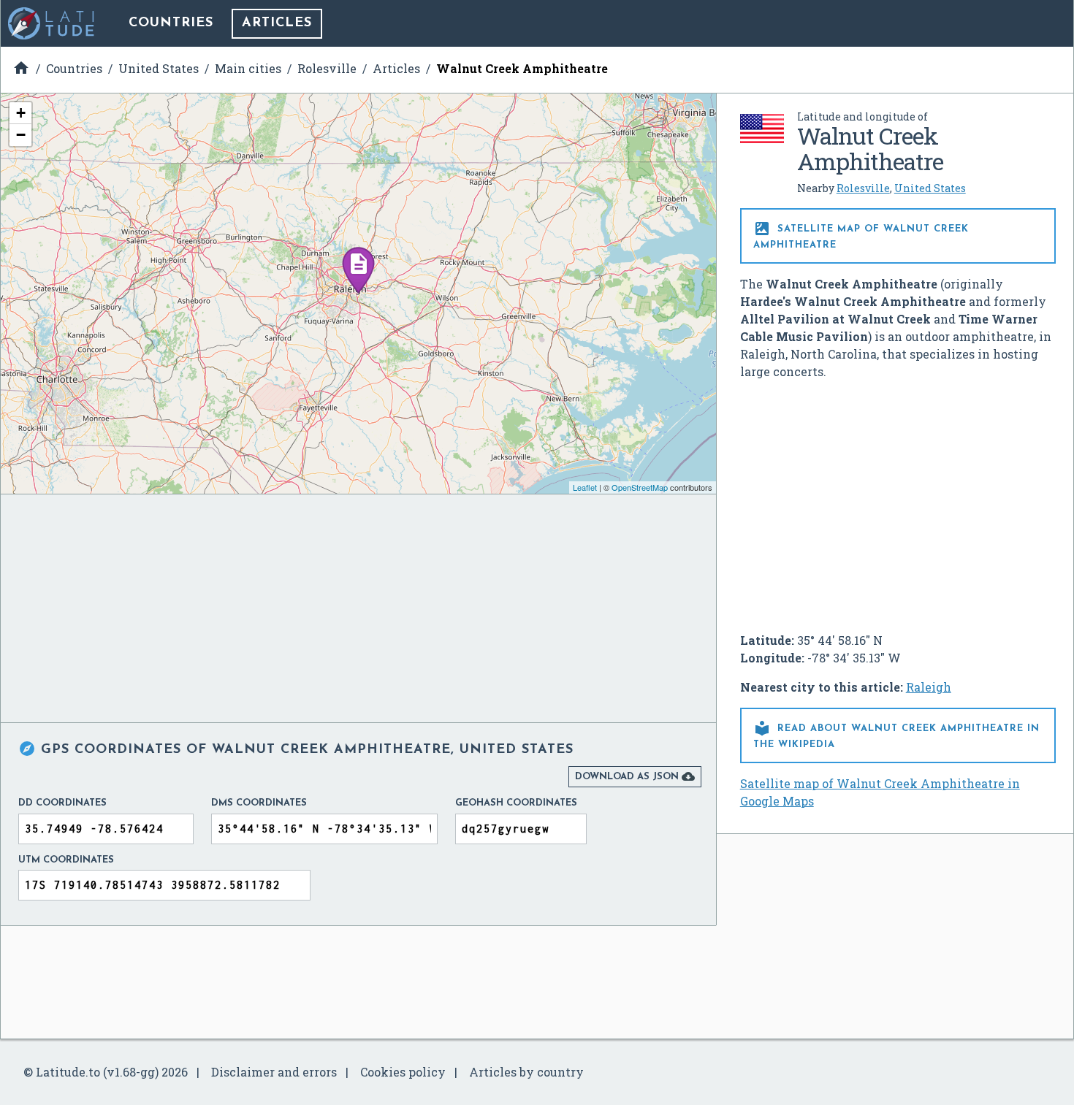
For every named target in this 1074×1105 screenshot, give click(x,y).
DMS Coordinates (259, 803)
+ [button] (21, 113)
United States (930, 188)
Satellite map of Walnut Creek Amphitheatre (861, 235)
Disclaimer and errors (274, 1071)
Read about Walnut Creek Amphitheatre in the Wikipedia (896, 734)
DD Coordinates (62, 803)
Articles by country (526, 1071)
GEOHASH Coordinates (516, 803)
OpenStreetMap (640, 487)
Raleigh (928, 687)
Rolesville (863, 188)
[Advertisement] (898, 500)
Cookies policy (403, 1071)
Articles (277, 23)
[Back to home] (52, 23)
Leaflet (585, 487)
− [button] (21, 135)
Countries (171, 23)
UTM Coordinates (66, 860)
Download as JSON (635, 776)
